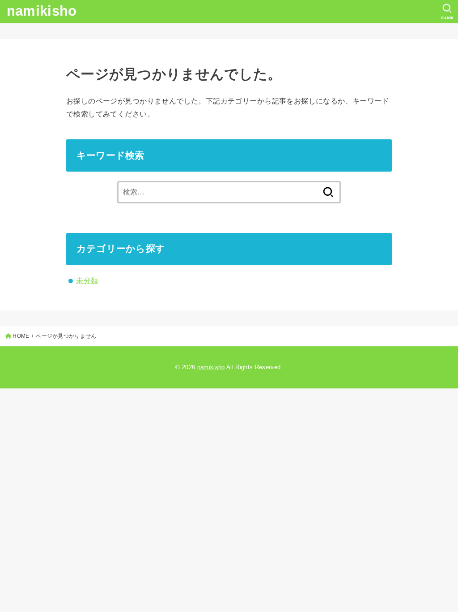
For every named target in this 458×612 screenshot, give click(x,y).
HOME (21, 336)
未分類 (87, 280)
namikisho (42, 11)
